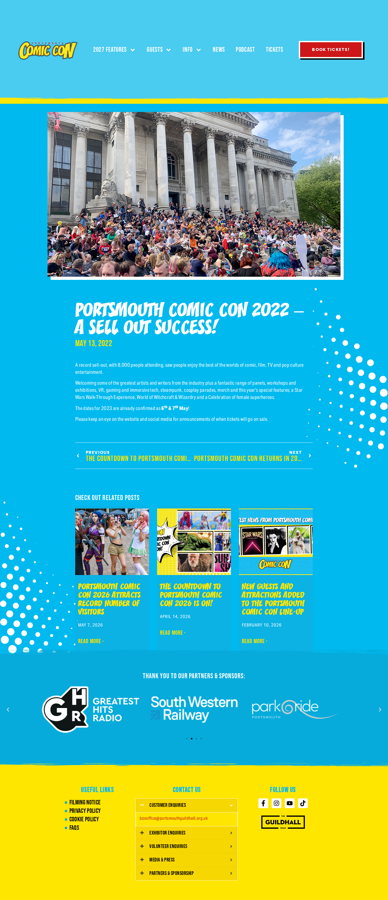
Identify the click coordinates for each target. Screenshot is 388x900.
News (219, 50)
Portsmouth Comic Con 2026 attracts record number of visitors (109, 600)
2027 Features (110, 50)
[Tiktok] (303, 803)
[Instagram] (276, 803)
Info (188, 50)
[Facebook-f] (263, 803)
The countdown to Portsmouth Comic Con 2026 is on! (191, 596)
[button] (8, 709)
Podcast (245, 50)
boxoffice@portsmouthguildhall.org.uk (174, 818)
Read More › (91, 641)
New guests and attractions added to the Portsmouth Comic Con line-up (273, 600)
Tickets (274, 50)
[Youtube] (290, 803)
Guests (155, 50)
